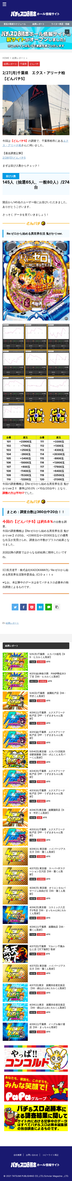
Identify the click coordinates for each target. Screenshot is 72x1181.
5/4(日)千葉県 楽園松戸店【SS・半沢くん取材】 (47, 694)
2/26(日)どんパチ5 (14, 157)
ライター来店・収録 (60, 24)
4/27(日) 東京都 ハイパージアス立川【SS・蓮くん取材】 (47, 967)
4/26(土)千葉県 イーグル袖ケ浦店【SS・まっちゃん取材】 (47, 1026)
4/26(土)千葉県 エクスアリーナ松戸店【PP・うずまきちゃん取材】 (47, 715)
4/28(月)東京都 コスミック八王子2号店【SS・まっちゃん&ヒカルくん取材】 (47, 910)
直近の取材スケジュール (15, 24)
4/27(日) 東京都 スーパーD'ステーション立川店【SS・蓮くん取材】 (47, 871)
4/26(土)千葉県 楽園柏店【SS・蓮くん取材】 (47, 928)
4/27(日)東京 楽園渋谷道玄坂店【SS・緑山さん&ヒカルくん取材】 (48, 987)
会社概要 (18, 1155)
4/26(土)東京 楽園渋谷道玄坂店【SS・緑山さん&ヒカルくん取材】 (48, 1006)
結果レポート (38, 24)
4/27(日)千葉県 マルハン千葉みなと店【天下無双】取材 (47, 948)
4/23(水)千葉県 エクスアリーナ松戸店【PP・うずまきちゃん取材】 (47, 793)
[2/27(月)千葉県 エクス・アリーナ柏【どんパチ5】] (40, 607)
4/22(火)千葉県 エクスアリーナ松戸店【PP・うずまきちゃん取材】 (47, 832)
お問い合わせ (32, 1155)
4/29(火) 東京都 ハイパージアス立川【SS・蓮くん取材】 (47, 850)
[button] (36, 38)
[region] (36, 38)
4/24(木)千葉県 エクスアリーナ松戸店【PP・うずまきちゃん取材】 (47, 773)
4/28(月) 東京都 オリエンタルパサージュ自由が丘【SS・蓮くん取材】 (47, 890)
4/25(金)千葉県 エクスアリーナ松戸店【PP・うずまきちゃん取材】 (47, 734)
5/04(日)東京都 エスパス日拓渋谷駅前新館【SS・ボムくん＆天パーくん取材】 (47, 754)
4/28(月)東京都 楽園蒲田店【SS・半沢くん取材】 (46, 811)
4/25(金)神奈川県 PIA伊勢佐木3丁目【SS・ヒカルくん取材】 (47, 675)
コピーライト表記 (50, 1155)
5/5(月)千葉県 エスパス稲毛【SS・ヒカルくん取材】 (47, 655)
